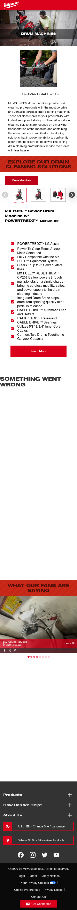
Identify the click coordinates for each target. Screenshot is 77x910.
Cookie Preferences (27, 889)
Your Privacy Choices (35, 882)
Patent (33, 876)
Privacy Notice (53, 889)
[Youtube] (56, 854)
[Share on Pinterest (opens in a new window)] (15, 650)
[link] (38, 624)
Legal (21, 876)
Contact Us (38, 896)
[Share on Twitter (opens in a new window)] (10, 650)
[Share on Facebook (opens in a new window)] (4, 650)
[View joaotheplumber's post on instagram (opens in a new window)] (73, 643)
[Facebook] (20, 854)
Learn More (38, 351)
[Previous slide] (5, 195)
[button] (18, 195)
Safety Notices (50, 876)
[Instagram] (32, 854)
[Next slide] (72, 195)
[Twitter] (44, 854)
